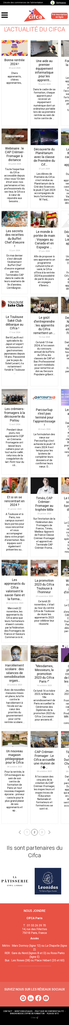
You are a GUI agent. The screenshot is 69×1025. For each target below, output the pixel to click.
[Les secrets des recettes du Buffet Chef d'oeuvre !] (15, 219)
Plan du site (53, 1014)
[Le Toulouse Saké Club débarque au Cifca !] (15, 304)
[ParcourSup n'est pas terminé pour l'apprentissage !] (44, 397)
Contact (7, 1011)
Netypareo (61, 2)
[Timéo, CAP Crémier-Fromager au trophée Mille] (44, 485)
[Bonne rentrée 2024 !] (15, 48)
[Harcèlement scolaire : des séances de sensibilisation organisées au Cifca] (15, 653)
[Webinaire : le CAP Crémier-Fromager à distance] (15, 136)
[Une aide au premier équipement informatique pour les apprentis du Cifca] (44, 48)
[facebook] (38, 997)
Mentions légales (23, 1011)
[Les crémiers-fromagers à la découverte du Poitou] (15, 397)
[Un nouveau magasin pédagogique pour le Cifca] (15, 739)
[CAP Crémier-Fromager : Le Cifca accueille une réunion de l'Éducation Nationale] (44, 739)
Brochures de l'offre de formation (27, 1014)
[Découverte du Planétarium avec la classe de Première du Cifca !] (44, 137)
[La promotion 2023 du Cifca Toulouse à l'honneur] (44, 568)
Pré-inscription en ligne (59, 15)
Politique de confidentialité (49, 1011)
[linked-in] (31, 997)
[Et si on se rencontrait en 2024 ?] (15, 485)
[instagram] (23, 997)
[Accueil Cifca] (34, 15)
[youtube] (45, 997)
